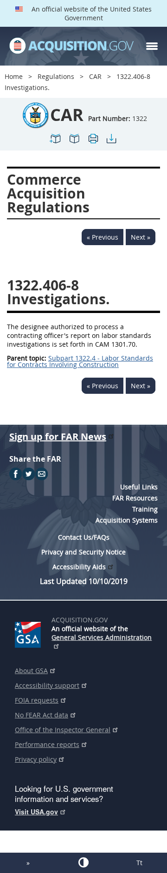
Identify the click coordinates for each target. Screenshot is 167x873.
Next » (140, 237)
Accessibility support (47, 685)
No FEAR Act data (41, 714)
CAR (95, 76)
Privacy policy (36, 759)
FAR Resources (135, 498)
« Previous (102, 237)
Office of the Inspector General (62, 729)
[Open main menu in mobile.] (152, 46)
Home (14, 76)
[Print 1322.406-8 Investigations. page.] (93, 142)
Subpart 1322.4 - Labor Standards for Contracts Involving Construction (80, 361)
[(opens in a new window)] (29, 633)
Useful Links (139, 486)
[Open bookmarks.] (74, 142)
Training (145, 509)
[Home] (71, 46)
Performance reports (47, 744)
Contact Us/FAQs (83, 537)
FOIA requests (36, 700)
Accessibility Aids (79, 566)
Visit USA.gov (36, 811)
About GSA (31, 670)
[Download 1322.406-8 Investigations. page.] (111, 142)
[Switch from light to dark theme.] (83, 862)
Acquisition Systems (127, 520)
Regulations (56, 76)
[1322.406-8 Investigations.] (56, 142)
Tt (139, 862)
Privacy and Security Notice (83, 552)
